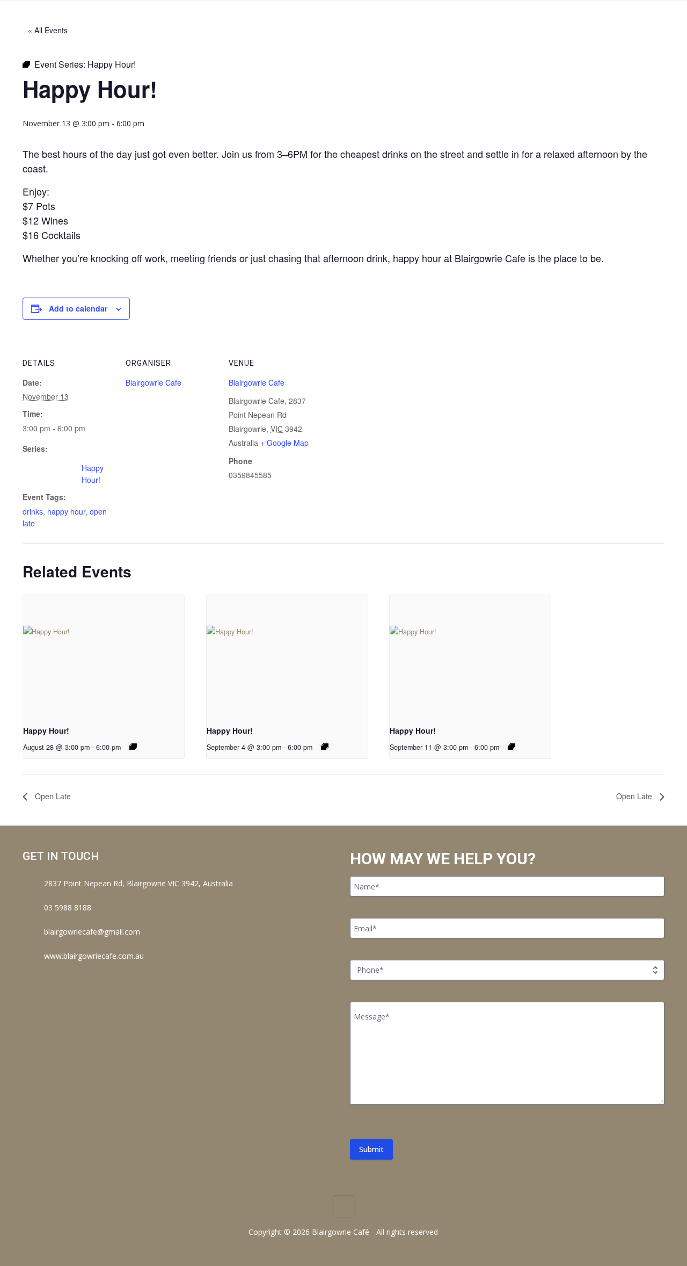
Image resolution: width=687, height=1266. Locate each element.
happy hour (66, 511)
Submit (371, 1149)
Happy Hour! (46, 730)
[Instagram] (350, 1248)
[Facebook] (336, 1248)
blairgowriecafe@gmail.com (92, 932)
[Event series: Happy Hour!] (133, 746)
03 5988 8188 (67, 907)
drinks (33, 511)
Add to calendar (78, 308)
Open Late (52, 796)
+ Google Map (284, 442)
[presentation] (103, 655)
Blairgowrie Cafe (153, 382)
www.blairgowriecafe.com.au (94, 956)
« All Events (48, 30)
